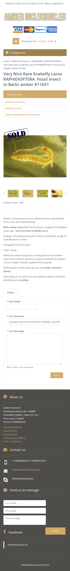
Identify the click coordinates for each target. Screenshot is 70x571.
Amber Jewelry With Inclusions (22, 114)
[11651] (35, 156)
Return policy (10, 430)
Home (6, 61)
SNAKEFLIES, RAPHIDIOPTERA (45, 61)
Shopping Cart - (37, 41)
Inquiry (10, 292)
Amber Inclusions (20, 61)
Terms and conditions (14, 437)
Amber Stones (13, 108)
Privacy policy (10, 434)
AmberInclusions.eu (18, 544)
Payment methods (12, 427)
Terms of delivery (12, 441)
